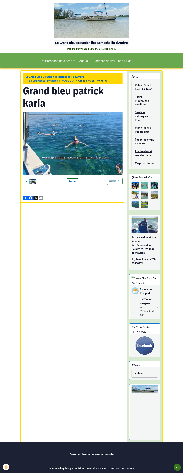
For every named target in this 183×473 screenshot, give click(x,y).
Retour (73, 181)
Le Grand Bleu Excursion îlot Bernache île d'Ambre (54, 76)
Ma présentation (144, 163)
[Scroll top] (177, 467)
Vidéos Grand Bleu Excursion (143, 87)
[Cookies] (6, 467)
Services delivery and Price (112, 61)
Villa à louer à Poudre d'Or (143, 129)
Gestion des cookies (123, 468)
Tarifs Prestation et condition (142, 100)
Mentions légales (58, 468)
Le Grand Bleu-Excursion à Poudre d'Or (52, 80)
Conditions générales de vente (90, 468)
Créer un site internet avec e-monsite (92, 454)
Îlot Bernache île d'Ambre (57, 61)
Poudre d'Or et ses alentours (143, 153)
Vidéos (139, 373)
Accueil (84, 61)
